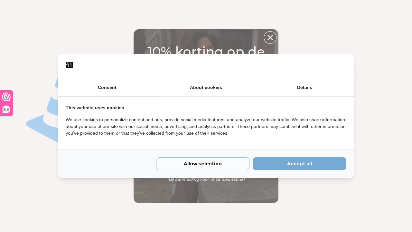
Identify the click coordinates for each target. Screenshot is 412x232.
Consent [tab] (107, 87)
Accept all (299, 164)
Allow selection (203, 164)
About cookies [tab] (206, 87)
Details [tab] (304, 87)
